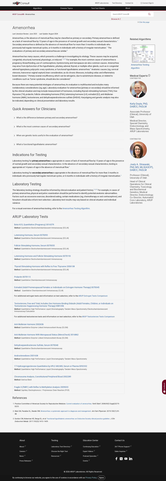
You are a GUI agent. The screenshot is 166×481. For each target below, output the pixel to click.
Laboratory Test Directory (60, 447)
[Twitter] (121, 458)
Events (85, 461)
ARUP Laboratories (102, 3)
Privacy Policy (91, 478)
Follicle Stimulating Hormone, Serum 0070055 (34, 245)
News (22, 456)
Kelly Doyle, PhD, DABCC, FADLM (139, 105)
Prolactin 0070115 (22, 277)
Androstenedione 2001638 (26, 355)
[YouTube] (126, 458)
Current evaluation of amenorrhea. (79, 404)
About (128, 8)
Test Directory (117, 3)
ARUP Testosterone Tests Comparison (98, 316)
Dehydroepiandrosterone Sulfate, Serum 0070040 (36, 345)
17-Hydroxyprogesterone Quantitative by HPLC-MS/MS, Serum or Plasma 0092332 (50, 366)
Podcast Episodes (89, 456)
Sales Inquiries (120, 451)
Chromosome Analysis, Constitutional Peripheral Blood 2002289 (42, 376)
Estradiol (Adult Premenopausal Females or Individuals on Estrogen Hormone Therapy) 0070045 (56, 287)
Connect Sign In (148, 3)
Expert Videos (88, 451)
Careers (22, 451)
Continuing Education (91, 447)
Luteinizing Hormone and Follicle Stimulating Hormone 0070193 (42, 256)
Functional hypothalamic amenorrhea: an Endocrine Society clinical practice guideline (78, 419)
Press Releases (25, 461)
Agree (101, 478)
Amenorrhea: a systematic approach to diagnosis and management (66, 411)
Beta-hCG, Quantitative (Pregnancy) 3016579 (34, 224)
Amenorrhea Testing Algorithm (76, 208)
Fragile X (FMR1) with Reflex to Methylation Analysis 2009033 (41, 387)
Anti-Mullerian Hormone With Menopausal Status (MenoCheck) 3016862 (46, 334)
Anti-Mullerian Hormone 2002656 (29, 324)
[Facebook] (116, 458)
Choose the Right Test (59, 451)
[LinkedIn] (130, 458)
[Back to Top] (159, 465)
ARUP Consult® (18, 14)
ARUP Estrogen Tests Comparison (93, 296)
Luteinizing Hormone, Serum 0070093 (31, 235)
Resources (55, 456)
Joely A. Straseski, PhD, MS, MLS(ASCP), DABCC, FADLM (141, 167)
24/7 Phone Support (122, 447)
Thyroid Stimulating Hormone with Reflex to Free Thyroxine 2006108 (44, 266)
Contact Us (129, 3)
